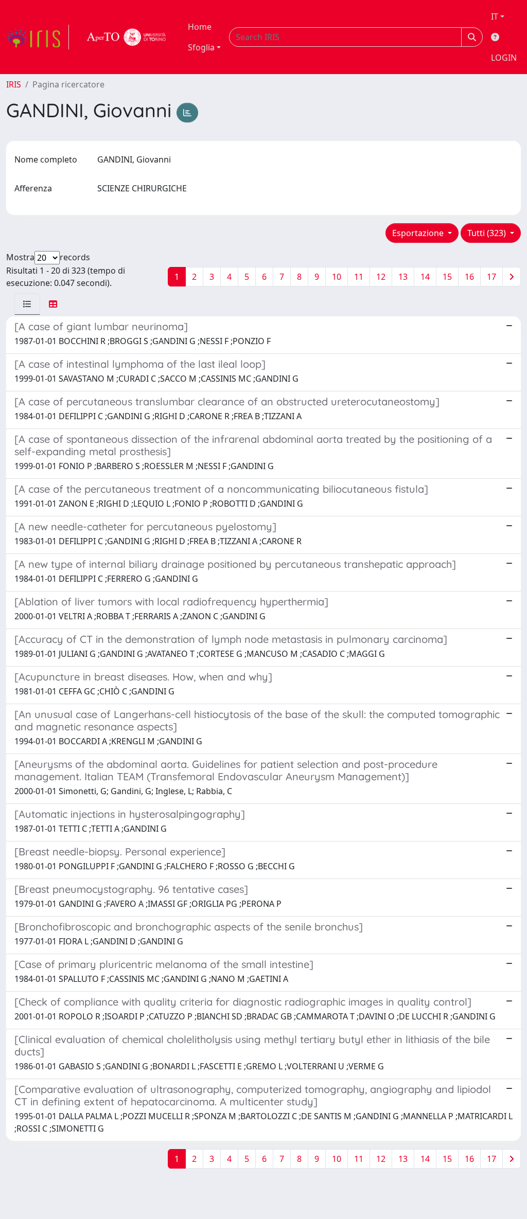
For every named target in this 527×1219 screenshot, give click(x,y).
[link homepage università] (126, 37)
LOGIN (504, 57)
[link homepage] (37, 37)
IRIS (13, 84)
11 (358, 276)
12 (380, 276)
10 (336, 276)
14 (425, 276)
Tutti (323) (487, 233)
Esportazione (419, 233)
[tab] (27, 304)
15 (447, 276)
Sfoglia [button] (201, 47)
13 (403, 276)
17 (491, 276)
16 (469, 276)
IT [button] (494, 16)
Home (200, 26)
